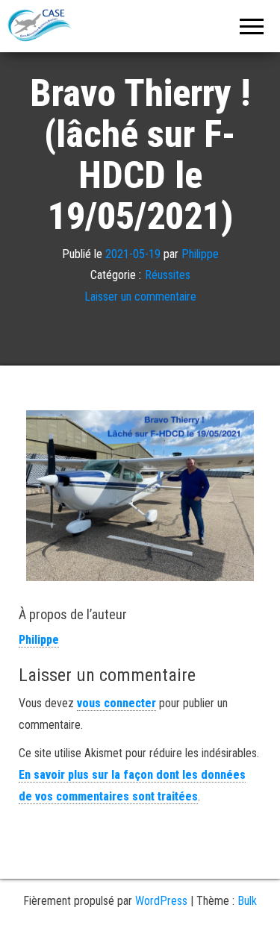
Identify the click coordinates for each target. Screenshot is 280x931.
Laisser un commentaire (140, 296)
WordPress (161, 901)
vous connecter (116, 703)
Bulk (247, 901)
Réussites (167, 275)
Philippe (200, 254)
